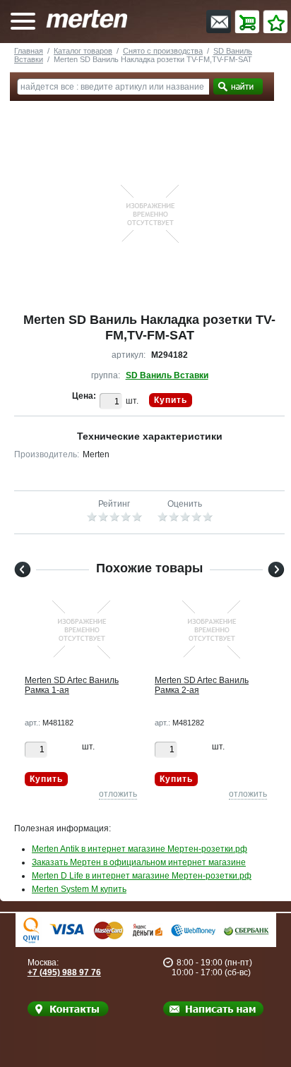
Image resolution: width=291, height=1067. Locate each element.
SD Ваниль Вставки (167, 375)
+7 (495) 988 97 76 (64, 972)
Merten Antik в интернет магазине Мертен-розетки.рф (139, 849)
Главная (28, 51)
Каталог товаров (83, 51)
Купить (170, 400)
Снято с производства (163, 51)
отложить (118, 794)
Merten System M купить (79, 889)
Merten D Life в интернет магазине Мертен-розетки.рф (141, 876)
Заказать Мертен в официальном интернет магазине (139, 862)
